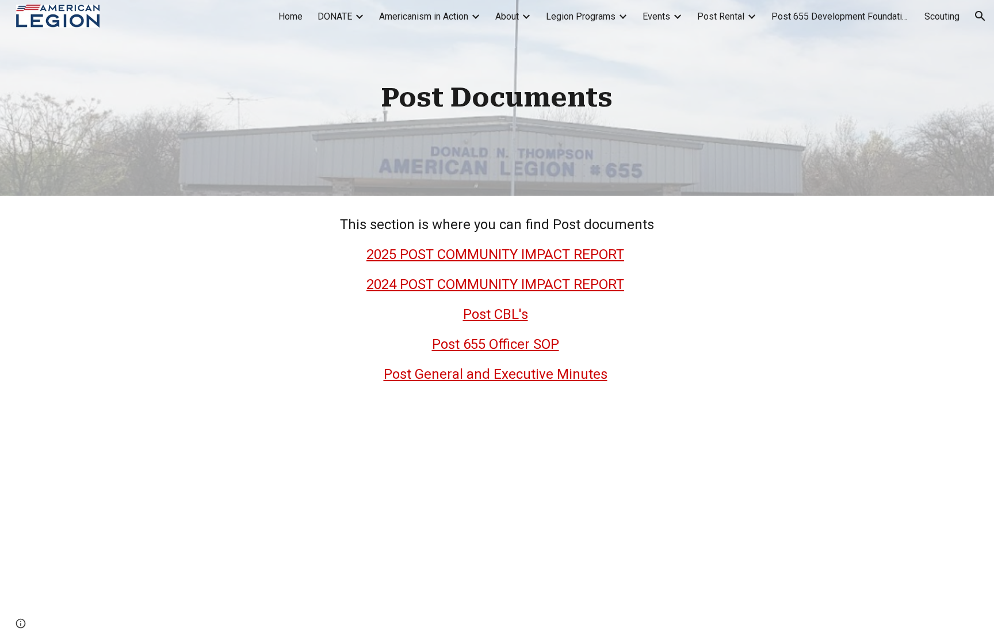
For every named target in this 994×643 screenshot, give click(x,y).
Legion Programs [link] (580, 16)
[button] (980, 16)
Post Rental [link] (720, 16)
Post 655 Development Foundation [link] (840, 16)
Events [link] (656, 16)
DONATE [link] (335, 16)
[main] (497, 98)
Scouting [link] (941, 16)
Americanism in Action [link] (423, 16)
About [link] (507, 16)
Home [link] (290, 16)
